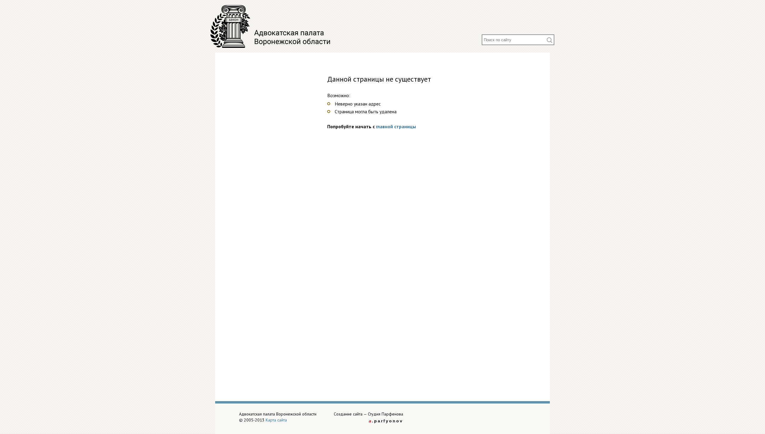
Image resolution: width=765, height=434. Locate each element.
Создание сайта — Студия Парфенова (368, 414)
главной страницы (396, 126)
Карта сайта (276, 420)
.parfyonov (386, 420)
